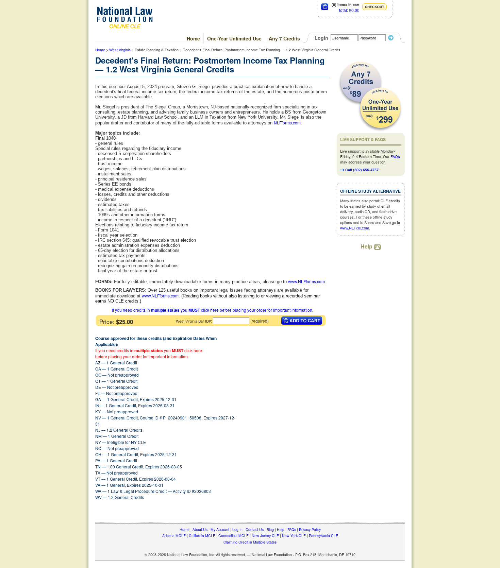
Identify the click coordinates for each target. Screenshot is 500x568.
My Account (220, 529)
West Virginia (120, 49)
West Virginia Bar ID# (193, 321)
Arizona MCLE (174, 535)
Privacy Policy (310, 529)
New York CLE (294, 535)
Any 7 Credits (284, 38)
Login (321, 37)
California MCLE (202, 535)
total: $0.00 (349, 10)
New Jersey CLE (265, 535)
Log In (237, 529)
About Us (200, 529)
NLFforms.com (287, 122)
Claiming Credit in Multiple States (250, 542)
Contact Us (255, 529)
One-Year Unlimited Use (234, 38)
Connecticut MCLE (233, 535)
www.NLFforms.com (306, 281)
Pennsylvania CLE (323, 535)
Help (367, 246)
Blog (270, 529)
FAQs (395, 156)
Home (193, 38)
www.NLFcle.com (354, 227)
